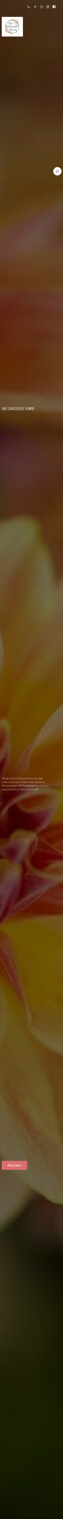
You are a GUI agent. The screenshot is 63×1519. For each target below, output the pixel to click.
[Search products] (57, 171)
